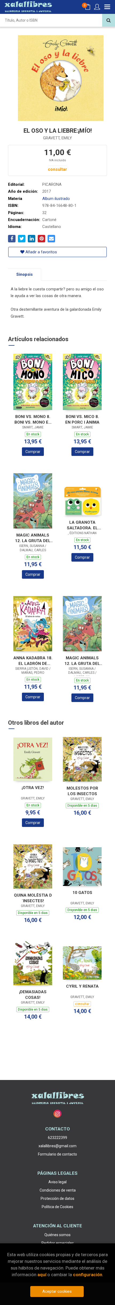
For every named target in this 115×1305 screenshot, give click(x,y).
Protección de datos (57, 1198)
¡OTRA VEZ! (33, 787)
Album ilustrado (56, 198)
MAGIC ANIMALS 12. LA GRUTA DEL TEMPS (33, 538)
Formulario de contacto (57, 1154)
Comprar (32, 452)
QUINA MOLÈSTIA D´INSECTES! (33, 898)
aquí (41, 1274)
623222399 (57, 1138)
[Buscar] (108, 20)
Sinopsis (24, 274)
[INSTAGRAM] (57, 1114)
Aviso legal (57, 1182)
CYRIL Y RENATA (82, 986)
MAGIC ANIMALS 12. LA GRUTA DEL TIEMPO (82, 661)
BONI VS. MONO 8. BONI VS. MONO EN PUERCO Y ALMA (32, 419)
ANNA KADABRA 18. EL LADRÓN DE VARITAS (32, 661)
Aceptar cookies (57, 1291)
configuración (87, 1274)
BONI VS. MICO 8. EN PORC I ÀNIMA (82, 419)
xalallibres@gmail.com (57, 1146)
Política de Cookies (57, 1207)
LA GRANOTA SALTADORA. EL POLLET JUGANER (82, 525)
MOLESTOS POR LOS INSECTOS (82, 791)
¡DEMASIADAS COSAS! (33, 994)
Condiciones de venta (58, 1190)
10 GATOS (82, 892)
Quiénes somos (57, 1235)
